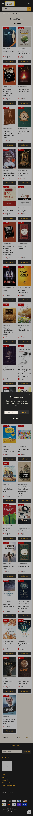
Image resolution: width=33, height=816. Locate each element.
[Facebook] (17, 418)
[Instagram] (19, 418)
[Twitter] (14, 418)
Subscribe (23, 412)
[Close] (30, 395)
